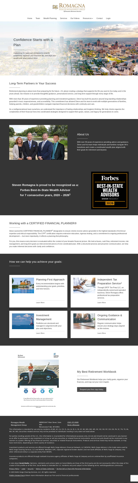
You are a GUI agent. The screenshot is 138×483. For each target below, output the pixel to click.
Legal (23, 469)
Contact (99, 18)
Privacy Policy (14, 469)
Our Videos (75, 18)
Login (108, 18)
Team (38, 18)
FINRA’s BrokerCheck (17, 475)
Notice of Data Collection (45, 469)
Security (31, 469)
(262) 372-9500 (72, 422)
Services (63, 18)
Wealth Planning (50, 18)
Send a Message (73, 425)
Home (29, 18)
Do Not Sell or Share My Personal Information (74, 469)
